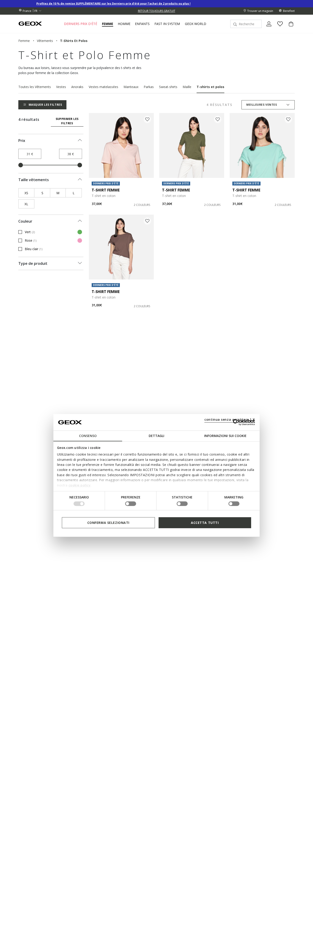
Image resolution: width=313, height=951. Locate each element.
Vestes (61, 87)
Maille (187, 87)
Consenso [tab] (88, 436)
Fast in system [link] (167, 24)
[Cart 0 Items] (289, 28)
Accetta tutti (205, 522)
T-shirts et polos (210, 87)
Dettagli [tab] (156, 436)
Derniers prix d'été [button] (80, 24)
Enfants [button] (142, 24)
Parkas (149, 87)
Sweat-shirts (168, 87)
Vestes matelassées (103, 87)
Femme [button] (107, 24)
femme (24, 41)
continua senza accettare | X (229, 419)
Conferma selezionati (108, 522)
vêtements (45, 41)
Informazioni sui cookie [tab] (225, 436)
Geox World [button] (195, 24)
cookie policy (80, 485)
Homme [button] (124, 24)
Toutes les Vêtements (34, 87)
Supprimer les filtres (67, 121)
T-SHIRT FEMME (106, 190)
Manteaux (131, 87)
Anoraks (77, 87)
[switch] (130, 503)
